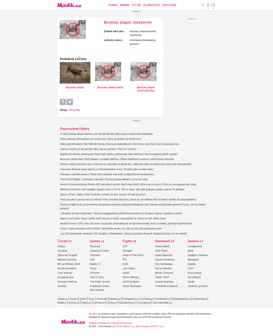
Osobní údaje (125, 323)
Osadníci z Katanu (198, 255)
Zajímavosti (151, 5)
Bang (190, 251)
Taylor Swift (162, 277)
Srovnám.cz (143, 302)
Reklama (93, 323)
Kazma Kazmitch (164, 259)
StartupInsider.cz (162, 302)
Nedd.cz (62, 302)
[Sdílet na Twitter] (70, 102)
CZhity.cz (111, 302)
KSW (125, 264)
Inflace (61, 246)
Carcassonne (195, 246)
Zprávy (74, 299)
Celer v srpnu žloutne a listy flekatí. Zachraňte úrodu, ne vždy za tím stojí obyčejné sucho (111, 228)
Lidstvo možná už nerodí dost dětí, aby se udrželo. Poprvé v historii (98, 149)
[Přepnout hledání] (203, 5)
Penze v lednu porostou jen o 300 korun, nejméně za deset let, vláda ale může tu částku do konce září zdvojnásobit (125, 164)
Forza (93, 268)
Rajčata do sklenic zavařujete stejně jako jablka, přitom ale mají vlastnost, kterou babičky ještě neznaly (119, 154)
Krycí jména (194, 273)
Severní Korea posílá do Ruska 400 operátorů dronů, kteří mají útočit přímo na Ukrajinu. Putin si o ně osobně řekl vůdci (128, 184)
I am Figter (129, 268)
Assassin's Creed (99, 251)
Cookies (114, 323)
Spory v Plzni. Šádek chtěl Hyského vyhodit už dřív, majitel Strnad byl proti (103, 194)
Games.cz (97, 241)
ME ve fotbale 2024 (69, 264)
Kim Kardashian (164, 264)
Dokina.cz (98, 302)
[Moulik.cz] (69, 5)
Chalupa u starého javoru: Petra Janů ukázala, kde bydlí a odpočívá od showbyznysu (107, 174)
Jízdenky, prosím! (197, 286)
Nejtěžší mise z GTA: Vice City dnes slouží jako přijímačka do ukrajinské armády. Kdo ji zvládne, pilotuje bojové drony (126, 223)
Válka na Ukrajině (67, 255)
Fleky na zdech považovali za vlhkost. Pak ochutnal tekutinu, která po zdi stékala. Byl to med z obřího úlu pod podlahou (128, 199)
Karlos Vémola (131, 277)
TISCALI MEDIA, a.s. (125, 326)
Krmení (124, 5)
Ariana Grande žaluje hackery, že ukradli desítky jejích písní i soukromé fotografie (106, 134)
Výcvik (136, 5)
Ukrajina (62, 251)
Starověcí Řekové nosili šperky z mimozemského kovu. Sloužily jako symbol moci (106, 169)
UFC (125, 246)
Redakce (103, 323)
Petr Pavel (161, 251)
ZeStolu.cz (147, 299)
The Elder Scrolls (100, 281)
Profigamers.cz (130, 299)
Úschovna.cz (200, 299)
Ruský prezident (67, 268)
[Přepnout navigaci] (208, 5)
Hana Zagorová (163, 255)
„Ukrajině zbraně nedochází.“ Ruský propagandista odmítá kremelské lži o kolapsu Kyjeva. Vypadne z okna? (121, 213)
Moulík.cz (73, 302)
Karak (191, 281)
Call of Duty (97, 277)
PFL (125, 259)
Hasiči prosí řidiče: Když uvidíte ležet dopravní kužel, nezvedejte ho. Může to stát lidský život (113, 218)
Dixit (190, 268)
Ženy (91, 299)
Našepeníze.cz (127, 302)
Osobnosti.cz (164, 241)
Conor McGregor (132, 286)
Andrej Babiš (162, 246)
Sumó (126, 273)
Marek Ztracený (164, 273)
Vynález (62, 286)
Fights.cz (129, 241)
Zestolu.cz (195, 241)
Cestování (169, 5)
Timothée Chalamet (166, 286)
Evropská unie (65, 277)
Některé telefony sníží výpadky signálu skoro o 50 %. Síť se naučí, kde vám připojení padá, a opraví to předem (122, 189)
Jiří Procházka (131, 281)
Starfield (95, 255)
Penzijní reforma (67, 281)
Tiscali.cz (65, 241)
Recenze (95, 246)
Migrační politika (67, 259)
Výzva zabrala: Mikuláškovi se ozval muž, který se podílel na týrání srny (100, 139)
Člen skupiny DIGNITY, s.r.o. (151, 326)
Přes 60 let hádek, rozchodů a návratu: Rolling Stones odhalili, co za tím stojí (104, 179)
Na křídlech (194, 277)
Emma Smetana (164, 281)
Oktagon (127, 251)
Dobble (192, 264)
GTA (92, 259)
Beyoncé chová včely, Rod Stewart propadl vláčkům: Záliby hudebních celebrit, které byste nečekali (117, 159)
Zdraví (113, 5)
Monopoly (193, 259)
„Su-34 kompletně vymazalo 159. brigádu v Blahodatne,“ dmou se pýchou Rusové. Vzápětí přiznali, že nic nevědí (123, 233)
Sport (83, 299)
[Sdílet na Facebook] (63, 101)
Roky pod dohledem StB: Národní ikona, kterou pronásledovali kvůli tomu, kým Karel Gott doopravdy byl (119, 144)
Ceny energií (65, 273)
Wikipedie (74, 110)
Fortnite (94, 273)
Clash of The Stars (133, 255)
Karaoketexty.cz (181, 299)
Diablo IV (95, 264)
